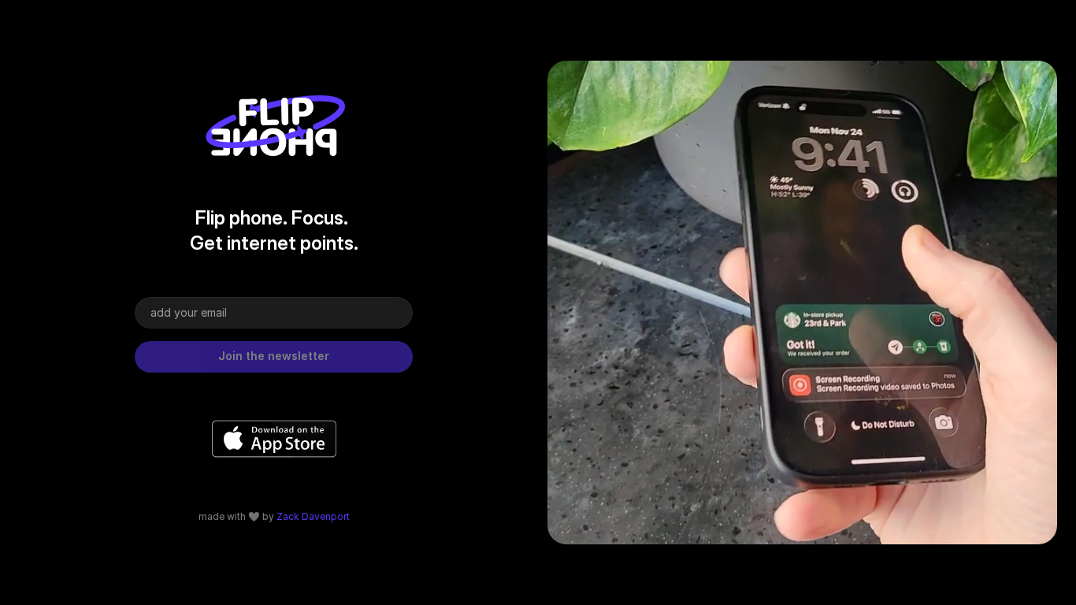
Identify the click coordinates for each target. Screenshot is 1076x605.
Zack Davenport (313, 516)
